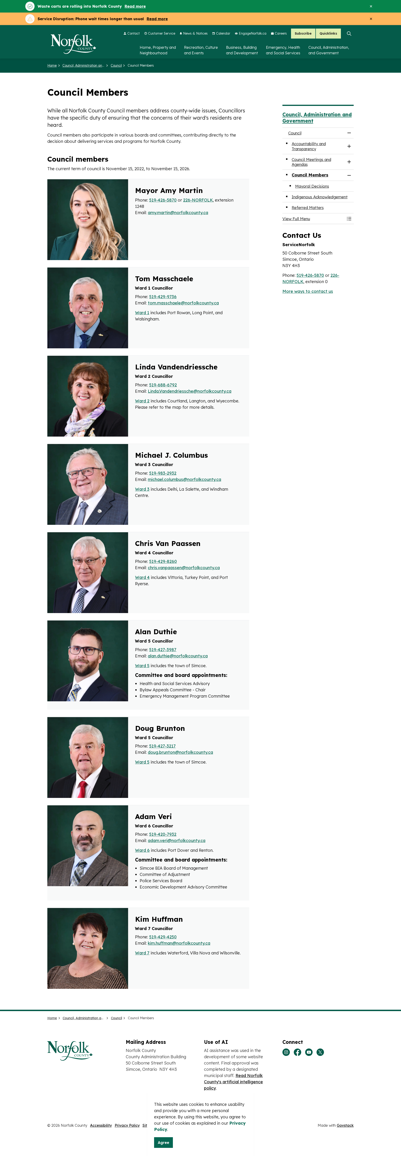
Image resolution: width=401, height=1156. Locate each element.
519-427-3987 (162, 649)
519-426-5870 (163, 200)
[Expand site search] (349, 33)
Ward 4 (142, 577)
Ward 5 (142, 665)
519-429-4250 (163, 937)
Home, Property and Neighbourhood (158, 50)
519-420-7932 (162, 834)
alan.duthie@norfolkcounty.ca (178, 656)
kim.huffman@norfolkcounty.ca (179, 943)
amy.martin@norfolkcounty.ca (178, 212)
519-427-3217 (162, 746)
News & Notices (195, 33)
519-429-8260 (163, 561)
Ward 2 (142, 401)
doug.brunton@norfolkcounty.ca (180, 752)
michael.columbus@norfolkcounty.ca (184, 479)
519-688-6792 (163, 385)
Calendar (223, 33)
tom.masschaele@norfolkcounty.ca (183, 303)
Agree (163, 1142)
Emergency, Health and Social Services (283, 50)
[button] (313, 218)
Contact (133, 33)
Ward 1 (142, 312)
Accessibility (101, 1125)
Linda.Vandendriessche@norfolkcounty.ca (189, 391)
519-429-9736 (163, 296)
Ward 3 (142, 489)
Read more (135, 6)
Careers (281, 33)
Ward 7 (142, 953)
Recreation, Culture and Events (201, 50)
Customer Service (161, 33)
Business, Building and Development (242, 50)
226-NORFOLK (198, 200)
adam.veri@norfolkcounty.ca (176, 840)
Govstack (345, 1125)
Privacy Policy (127, 1125)
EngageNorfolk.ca (252, 33)
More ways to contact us (307, 291)
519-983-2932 (162, 473)
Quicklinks (328, 33)
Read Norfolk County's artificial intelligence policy (233, 1082)
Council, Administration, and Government (328, 50)
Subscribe (303, 33)
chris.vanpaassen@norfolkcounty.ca (184, 567)
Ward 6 (142, 850)
